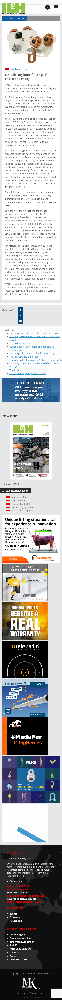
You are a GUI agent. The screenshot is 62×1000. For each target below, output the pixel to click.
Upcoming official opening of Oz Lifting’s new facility (35, 360)
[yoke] (31, 802)
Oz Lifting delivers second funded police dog (31, 353)
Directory (15, 917)
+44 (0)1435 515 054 (18, 889)
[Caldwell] (31, 562)
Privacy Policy (36, 993)
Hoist (25, 69)
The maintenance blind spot (23, 356)
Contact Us (16, 881)
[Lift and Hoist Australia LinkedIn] (20, 321)
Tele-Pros (14, 370)
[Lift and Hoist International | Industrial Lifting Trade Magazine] (13, 8)
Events (13, 913)
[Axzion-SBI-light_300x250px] (25, 715)
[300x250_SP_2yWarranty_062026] (25, 639)
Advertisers (16, 920)
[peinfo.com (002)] (25, 840)
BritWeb (36, 997)
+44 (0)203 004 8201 (18, 886)
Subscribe (21, 993)
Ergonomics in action (20, 343)
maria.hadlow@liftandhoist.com (26, 895)
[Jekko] (25, 754)
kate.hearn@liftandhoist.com (24, 902)
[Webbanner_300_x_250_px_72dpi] (25, 677)
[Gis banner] (25, 600)
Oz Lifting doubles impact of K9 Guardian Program (34, 333)
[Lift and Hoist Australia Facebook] (20, 310)
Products (15, 69)
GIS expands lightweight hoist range (27, 373)
